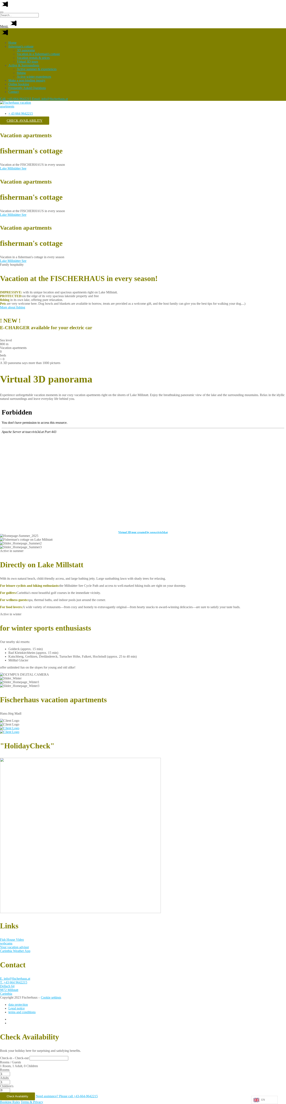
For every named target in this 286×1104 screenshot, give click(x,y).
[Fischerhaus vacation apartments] (19, 106)
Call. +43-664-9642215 (15, 99)
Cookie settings (51, 997)
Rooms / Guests (10, 1062)
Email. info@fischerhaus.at (50, 99)
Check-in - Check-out (14, 1058)
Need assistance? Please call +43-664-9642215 (67, 1096)
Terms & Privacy (32, 1102)
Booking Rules (10, 1102)
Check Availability (17, 1096)
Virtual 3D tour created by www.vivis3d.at (143, 532)
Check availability (25, 120)
